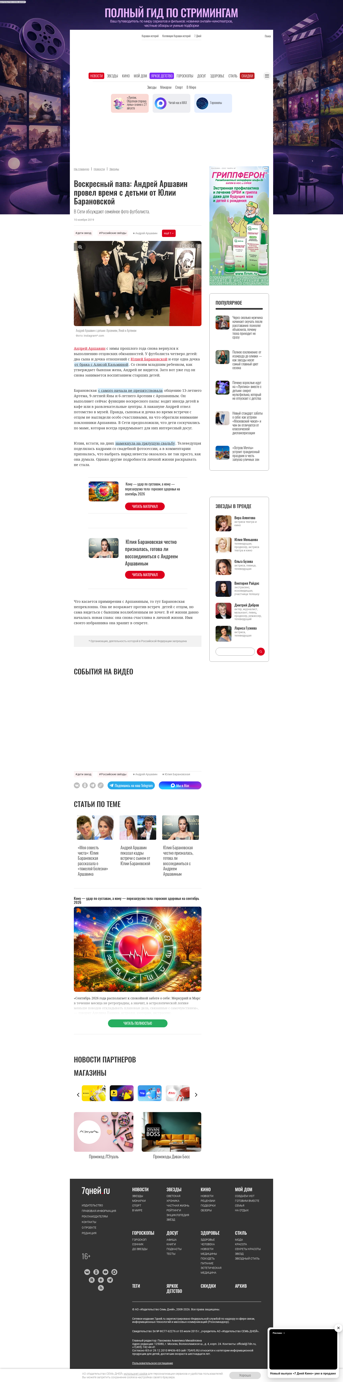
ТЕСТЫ (171, 1253)
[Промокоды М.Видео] (180, 1093)
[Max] (114, 1272)
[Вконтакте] (87, 1272)
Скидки (247, 75)
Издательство (92, 1205)
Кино (126, 75)
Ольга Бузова (243, 561)
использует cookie (135, 1373)
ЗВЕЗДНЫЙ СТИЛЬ (247, 1258)
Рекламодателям (95, 1216)
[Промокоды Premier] (124, 1093)
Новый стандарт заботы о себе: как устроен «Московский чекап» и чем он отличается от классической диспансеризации (247, 423)
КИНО (206, 1189)
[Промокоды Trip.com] (152, 1093)
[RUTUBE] (92, 1280)
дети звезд (84, 233)
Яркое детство (161, 75)
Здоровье (217, 75)
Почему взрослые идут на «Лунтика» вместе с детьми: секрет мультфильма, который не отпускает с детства (246, 390)
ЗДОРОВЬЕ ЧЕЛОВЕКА (208, 1242)
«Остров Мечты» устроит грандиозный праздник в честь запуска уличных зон (246, 453)
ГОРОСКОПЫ (143, 1232)
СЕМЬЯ (239, 1205)
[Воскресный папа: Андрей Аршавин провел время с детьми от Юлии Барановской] (101, 785)
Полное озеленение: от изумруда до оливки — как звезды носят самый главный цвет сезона (247, 360)
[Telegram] (110, 1280)
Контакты (89, 1222)
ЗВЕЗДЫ (137, 1196)
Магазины (90, 1072)
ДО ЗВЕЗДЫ (139, 1249)
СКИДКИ (208, 1285)
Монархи (166, 87)
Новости (96, 75)
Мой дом (140, 75)
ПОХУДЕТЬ (208, 1258)
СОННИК (138, 1244)
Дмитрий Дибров (246, 605)
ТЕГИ (136, 1285)
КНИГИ (171, 1244)
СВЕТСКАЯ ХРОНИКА (173, 1198)
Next (196, 1094)
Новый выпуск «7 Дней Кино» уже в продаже (303, 1373)
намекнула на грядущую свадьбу (145, 443)
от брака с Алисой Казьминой (101, 364)
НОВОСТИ (140, 1189)
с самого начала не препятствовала (130, 390)
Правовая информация (99, 1211)
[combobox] (235, 652)
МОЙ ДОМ (243, 1189)
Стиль (232, 75)
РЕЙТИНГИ (174, 1210)
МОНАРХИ (139, 1200)
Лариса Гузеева (245, 628)
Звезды (112, 75)
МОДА (239, 1239)
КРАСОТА (241, 1244)
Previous (78, 1094)
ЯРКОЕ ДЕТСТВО (174, 1288)
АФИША (172, 1239)
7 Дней (197, 36)
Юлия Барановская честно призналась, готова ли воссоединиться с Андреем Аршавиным (151, 552)
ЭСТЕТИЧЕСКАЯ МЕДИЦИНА (211, 1270)
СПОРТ (136, 1205)
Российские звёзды (113, 233)
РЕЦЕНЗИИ (208, 1200)
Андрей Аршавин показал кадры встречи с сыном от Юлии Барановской (135, 855)
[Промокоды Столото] (96, 1093)
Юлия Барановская (177, 774)
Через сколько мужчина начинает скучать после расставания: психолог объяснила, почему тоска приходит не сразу (247, 327)
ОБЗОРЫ (206, 1210)
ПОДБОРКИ (208, 1205)
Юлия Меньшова (246, 539)
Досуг (201, 75)
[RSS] (101, 1288)
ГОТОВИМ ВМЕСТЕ (247, 1200)
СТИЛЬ (241, 1232)
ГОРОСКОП (139, 1239)
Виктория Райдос (246, 583)
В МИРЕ (137, 1210)
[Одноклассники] (96, 1272)
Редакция (89, 1233)
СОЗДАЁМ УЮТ (244, 1196)
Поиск (268, 36)
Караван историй (150, 36)
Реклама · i (278, 1333)
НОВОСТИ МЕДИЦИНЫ (209, 1251)
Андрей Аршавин (146, 233)
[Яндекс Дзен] (101, 1280)
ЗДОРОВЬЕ (210, 1232)
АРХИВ (241, 1285)
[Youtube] (105, 1272)
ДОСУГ (172, 1232)
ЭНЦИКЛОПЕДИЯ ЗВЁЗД (178, 1217)
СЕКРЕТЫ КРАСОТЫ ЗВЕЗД (248, 1251)
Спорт (179, 87)
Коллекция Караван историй (176, 36)
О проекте (89, 1227)
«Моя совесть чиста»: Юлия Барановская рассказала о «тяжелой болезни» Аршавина (93, 860)
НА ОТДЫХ (242, 1210)
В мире (191, 87)
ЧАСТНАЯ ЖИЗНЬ (178, 1205)
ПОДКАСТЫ (174, 1249)
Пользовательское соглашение (152, 1363)
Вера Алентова (244, 517)
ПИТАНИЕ (207, 1263)
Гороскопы (185, 75)
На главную (81, 169)
